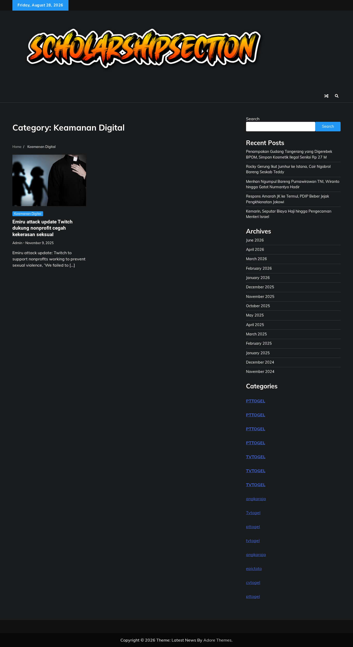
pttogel (253, 526)
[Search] (337, 96)
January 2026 (258, 277)
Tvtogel (253, 512)
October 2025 (258, 306)
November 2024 (260, 371)
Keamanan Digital (27, 214)
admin (17, 243)
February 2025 (259, 343)
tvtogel (253, 540)
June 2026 (255, 240)
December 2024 (260, 362)
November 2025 (260, 296)
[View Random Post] (326, 96)
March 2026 (256, 259)
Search (252, 118)
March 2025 (256, 334)
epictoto (254, 568)
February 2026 (259, 268)
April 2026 (255, 249)
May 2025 (255, 315)
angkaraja (256, 498)
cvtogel (253, 582)
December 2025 (260, 287)
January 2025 (258, 353)
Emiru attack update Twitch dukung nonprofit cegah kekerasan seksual (42, 228)
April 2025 (255, 324)
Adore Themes (217, 640)
